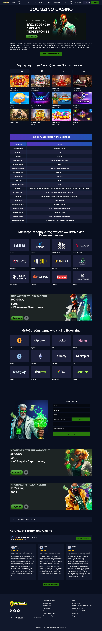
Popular (18, 71)
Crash (60, 71)
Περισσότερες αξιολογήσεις (51, 584)
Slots (81, 71)
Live (39, 71)
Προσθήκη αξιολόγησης (83, 538)
